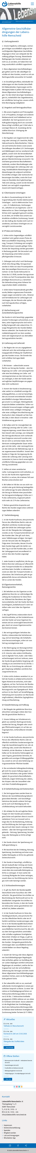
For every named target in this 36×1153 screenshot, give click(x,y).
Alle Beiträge (9, 1047)
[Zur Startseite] (11, 3)
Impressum (8, 1125)
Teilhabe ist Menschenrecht (14, 1026)
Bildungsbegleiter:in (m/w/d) (13, 1071)
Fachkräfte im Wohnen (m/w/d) (14, 1068)
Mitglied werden (10, 1133)
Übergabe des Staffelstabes (14, 1041)
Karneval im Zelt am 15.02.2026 (15, 1034)
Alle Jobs (8, 1079)
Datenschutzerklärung (12, 1128)
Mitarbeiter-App (10, 1138)
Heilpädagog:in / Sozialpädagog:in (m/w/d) (17, 1073)
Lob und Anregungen (11, 1135)
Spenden (7, 1130)
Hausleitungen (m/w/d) (11, 1065)
